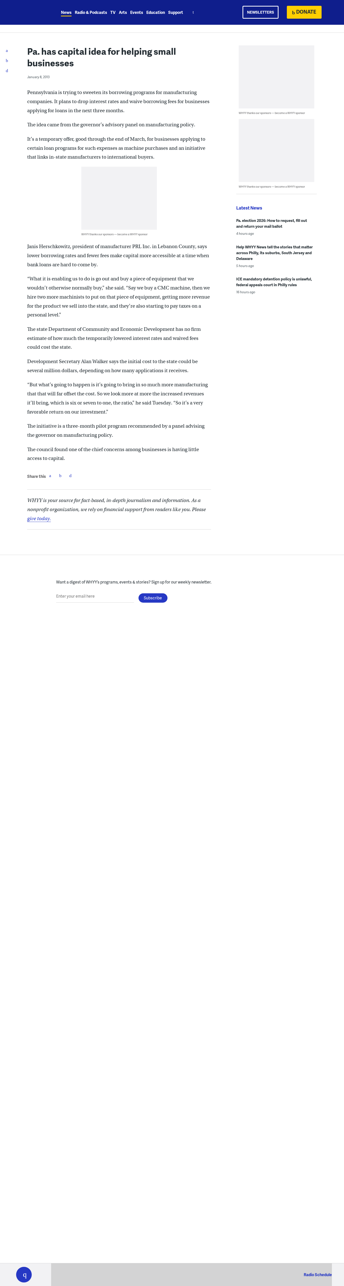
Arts (123, 12)
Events (136, 12)
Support (175, 12)
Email (70, 476)
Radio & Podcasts (91, 12)
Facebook (50, 476)
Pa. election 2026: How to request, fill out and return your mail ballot (271, 223)
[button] (24, 1274)
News (66, 12)
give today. (39, 518)
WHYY (30, 12)
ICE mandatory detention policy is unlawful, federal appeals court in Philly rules (274, 281)
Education (155, 12)
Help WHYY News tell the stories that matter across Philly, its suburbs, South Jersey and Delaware (274, 252)
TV (113, 12)
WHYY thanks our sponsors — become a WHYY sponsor (114, 234)
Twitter (60, 476)
